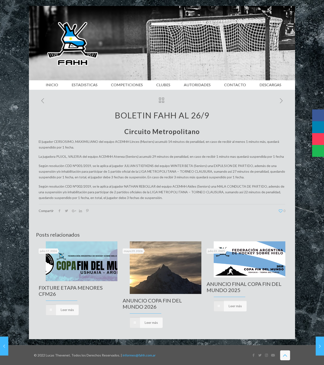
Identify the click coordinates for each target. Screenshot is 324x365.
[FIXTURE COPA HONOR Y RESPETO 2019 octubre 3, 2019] (320, 346)
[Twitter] (260, 355)
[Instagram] (266, 355)
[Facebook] (253, 355)
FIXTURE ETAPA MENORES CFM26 (71, 290)
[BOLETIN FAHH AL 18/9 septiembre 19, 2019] (4, 346)
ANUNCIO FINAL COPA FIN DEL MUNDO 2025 (244, 287)
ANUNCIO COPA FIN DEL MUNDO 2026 (152, 303)
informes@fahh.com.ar (139, 355)
